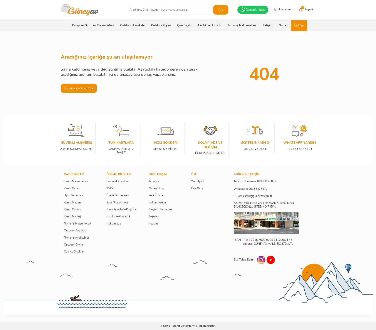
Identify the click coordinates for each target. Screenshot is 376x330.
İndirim (299, 25)
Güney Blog (156, 188)
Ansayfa (154, 181)
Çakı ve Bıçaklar (74, 252)
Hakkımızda (113, 224)
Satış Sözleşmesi (117, 203)
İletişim (267, 25)
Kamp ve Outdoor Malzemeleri (93, 25)
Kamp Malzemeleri (76, 181)
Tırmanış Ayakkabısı (76, 238)
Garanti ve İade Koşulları (122, 209)
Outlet (283, 25)
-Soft (165, 326)
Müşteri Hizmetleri (160, 209)
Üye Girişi (197, 188)
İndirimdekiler (157, 203)
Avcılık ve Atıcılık (209, 25)
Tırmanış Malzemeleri (241, 25)
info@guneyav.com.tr (258, 196)
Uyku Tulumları (73, 195)
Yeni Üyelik (198, 181)
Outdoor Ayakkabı (132, 25)
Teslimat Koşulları (117, 181)
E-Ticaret (174, 326)
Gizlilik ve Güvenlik (118, 216)
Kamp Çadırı (72, 188)
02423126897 (266, 181)
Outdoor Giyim (161, 25)
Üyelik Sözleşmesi (117, 195)
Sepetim (154, 216)
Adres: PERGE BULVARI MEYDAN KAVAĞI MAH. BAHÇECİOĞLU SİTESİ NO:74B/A (264, 205)
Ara (220, 9)
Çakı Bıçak (184, 25)
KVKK (110, 188)
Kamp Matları (72, 203)
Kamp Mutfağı (73, 216)
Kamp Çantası (73, 209)
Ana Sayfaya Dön (81, 88)
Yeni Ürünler (156, 195)
